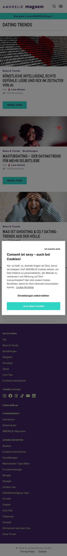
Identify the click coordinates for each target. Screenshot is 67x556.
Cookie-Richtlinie (25, 287)
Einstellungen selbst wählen (33, 295)
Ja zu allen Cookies (33, 306)
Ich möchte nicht (52, 249)
